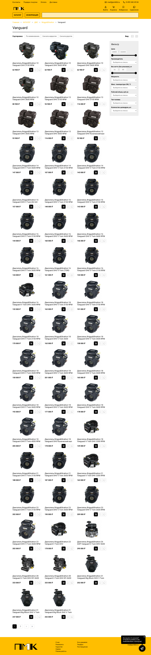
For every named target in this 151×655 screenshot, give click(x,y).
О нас (58, 642)
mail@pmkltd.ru (113, 2)
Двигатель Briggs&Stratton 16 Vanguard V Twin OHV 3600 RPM (26, 303)
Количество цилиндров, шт (121, 107)
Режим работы (61, 651)
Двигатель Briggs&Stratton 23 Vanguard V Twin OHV (58, 543)
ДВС (36, 22)
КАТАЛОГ (17, 15)
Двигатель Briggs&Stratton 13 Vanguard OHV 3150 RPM (58, 98)
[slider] (112, 55)
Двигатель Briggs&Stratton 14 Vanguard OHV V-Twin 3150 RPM (59, 167)
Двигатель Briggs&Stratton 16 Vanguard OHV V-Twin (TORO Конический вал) (58, 269)
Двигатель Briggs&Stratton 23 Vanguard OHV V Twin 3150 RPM (26, 508)
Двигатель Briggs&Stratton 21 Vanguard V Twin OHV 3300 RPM (91, 474)
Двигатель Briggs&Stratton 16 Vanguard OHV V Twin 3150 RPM (59, 201)
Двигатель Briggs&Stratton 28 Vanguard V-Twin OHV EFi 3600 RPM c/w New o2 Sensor (25, 577)
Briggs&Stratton (48, 22)
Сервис (58, 649)
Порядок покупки (30, 2)
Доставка (53, 2)
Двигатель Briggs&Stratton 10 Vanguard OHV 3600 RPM (58, 64)
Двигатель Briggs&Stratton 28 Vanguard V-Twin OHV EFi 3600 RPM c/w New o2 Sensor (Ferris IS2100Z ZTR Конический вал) (58, 577)
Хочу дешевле (82, 642)
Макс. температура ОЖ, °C (121, 84)
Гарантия (59, 647)
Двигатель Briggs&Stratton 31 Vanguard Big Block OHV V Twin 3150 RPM (90, 577)
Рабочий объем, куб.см (119, 92)
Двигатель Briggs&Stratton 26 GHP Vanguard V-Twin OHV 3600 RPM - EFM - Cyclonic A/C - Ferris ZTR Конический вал (91, 543)
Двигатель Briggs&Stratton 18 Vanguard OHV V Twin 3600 (58, 337)
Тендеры (80, 644)
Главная (15, 22)
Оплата (43, 2)
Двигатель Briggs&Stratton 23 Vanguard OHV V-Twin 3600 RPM (26, 543)
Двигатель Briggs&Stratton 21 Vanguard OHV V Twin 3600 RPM (59, 474)
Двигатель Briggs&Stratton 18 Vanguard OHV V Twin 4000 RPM (26, 440)
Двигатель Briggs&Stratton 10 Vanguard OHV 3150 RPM (25, 64)
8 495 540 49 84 (132, 2)
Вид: (127, 36)
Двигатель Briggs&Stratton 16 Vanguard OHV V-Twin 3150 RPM (91, 269)
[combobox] (90, 15)
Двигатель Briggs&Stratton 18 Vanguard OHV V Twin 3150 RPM (59, 303)
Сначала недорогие (49, 36)
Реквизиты (60, 644)
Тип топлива (115, 99)
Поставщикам (82, 647)
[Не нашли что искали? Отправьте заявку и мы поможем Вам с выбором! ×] (142, 648)
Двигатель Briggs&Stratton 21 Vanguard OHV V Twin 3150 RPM (26, 474)
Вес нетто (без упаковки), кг (121, 66)
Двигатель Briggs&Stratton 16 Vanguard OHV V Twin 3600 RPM (59, 235)
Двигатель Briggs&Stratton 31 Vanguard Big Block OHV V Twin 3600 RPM (25, 611)
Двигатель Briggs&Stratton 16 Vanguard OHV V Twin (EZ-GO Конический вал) (25, 201)
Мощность (115, 76)
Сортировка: (17, 36)
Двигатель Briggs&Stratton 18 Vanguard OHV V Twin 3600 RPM (91, 337)
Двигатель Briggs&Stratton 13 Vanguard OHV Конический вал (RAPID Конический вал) (90, 132)
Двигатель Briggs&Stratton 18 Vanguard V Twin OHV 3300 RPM (91, 440)
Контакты (16, 2)
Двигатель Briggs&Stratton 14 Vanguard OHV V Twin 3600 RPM (26, 167)
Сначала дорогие (66, 36)
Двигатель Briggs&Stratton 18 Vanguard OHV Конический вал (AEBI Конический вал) (58, 440)
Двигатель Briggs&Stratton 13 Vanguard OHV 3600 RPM (25, 132)
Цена (113, 49)
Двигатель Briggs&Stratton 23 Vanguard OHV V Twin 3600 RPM (59, 508)
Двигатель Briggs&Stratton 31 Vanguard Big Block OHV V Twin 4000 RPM (58, 611)
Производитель (117, 59)
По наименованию (32, 36)
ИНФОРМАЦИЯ (32, 15)
